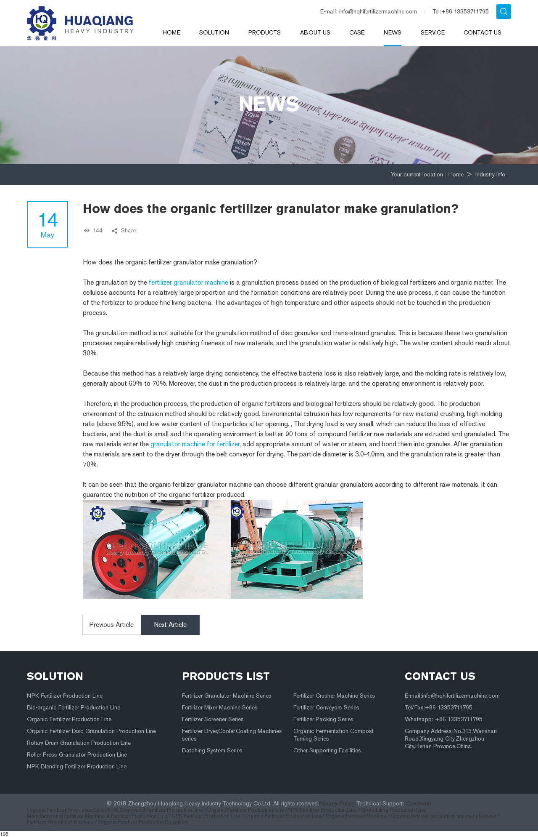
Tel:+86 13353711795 (461, 11)
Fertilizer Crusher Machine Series (334, 695)
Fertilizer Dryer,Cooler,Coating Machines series (232, 735)
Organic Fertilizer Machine (356, 816)
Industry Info (490, 174)
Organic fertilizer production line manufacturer (443, 816)
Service (433, 32)
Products (264, 32)
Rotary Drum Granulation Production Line (79, 742)
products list (226, 676)
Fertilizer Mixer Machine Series (220, 707)
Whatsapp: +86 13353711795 (444, 719)
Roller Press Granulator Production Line (77, 754)
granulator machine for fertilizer (195, 444)
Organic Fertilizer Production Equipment (143, 822)
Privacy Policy (337, 803)
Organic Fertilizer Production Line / (67, 810)
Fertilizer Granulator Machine (60, 822)
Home (456, 174)
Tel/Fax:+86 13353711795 (438, 707)
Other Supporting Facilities (327, 750)
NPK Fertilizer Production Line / (324, 810)
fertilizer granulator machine (188, 282)
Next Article (170, 625)
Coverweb (418, 803)
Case (356, 32)
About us (315, 32)
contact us (440, 676)
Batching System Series (212, 750)
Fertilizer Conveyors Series (326, 707)
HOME (171, 32)
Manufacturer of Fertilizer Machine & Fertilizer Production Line (97, 816)
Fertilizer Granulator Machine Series (227, 695)
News (392, 32)
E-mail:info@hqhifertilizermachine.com (452, 695)
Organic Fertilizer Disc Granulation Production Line (91, 731)
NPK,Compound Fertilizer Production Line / (157, 810)
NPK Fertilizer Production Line (65, 695)
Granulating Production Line (393, 810)
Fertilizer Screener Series (213, 719)
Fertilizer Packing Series (323, 719)
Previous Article (112, 625)
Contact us (482, 32)
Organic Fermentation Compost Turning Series (333, 735)
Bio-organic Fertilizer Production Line (73, 707)
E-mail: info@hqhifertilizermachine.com (368, 11)
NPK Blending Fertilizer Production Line (77, 766)
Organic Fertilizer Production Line (69, 719)
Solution (214, 32)
